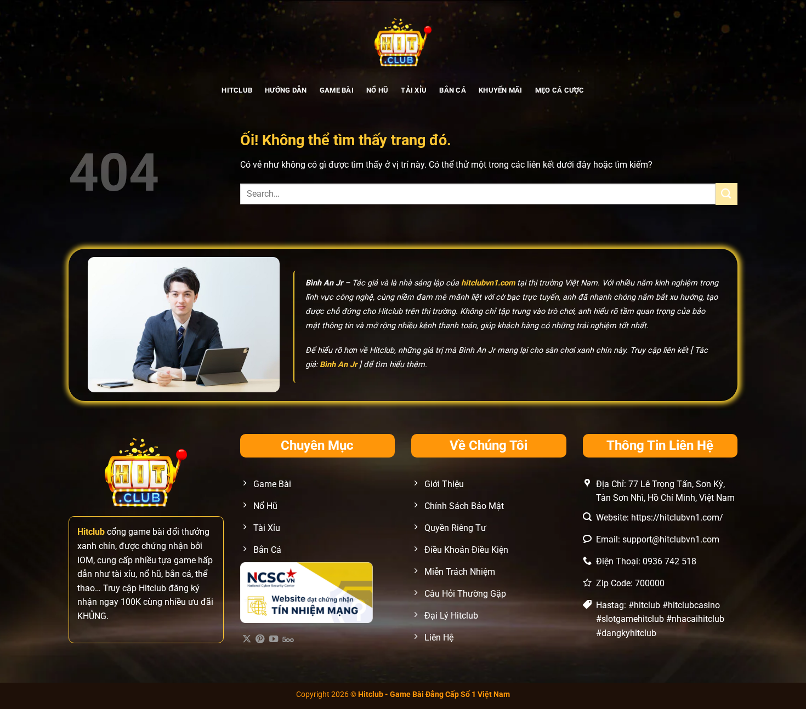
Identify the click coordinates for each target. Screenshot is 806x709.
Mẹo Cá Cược (559, 90)
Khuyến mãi (501, 90)
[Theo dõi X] (246, 639)
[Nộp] (726, 193)
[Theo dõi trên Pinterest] (260, 639)
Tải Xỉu (414, 90)
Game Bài (337, 90)
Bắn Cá (452, 90)
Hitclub (237, 90)
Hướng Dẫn (285, 90)
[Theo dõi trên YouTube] (273, 639)
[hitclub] (403, 41)
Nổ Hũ (377, 90)
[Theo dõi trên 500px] (288, 639)
